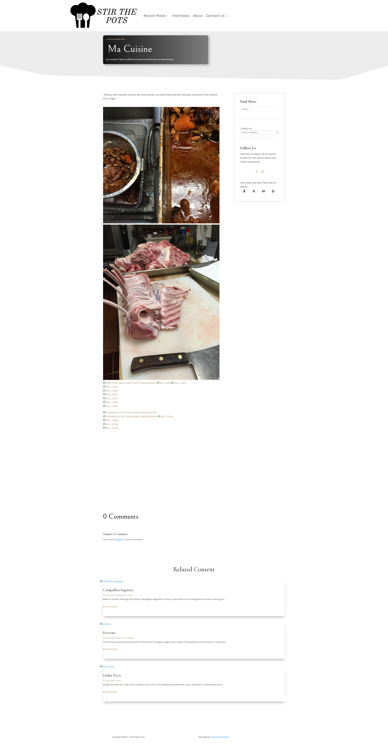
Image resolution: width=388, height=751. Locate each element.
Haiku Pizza (112, 675)
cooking (137, 59)
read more (110, 606)
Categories (246, 128)
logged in (119, 539)
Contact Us (215, 15)
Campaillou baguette (118, 590)
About (198, 15)
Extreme (109, 632)
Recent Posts (155, 15)
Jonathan (113, 59)
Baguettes (121, 595)
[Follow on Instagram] (262, 171)
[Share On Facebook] (244, 191)
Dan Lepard (128, 638)
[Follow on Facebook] (256, 171)
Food (144, 59)
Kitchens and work (157, 59)
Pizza (118, 681)
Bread (130, 595)
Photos (170, 59)
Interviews (181, 15)
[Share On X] (254, 191)
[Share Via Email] (263, 191)
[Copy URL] (273, 191)
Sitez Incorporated (220, 737)
